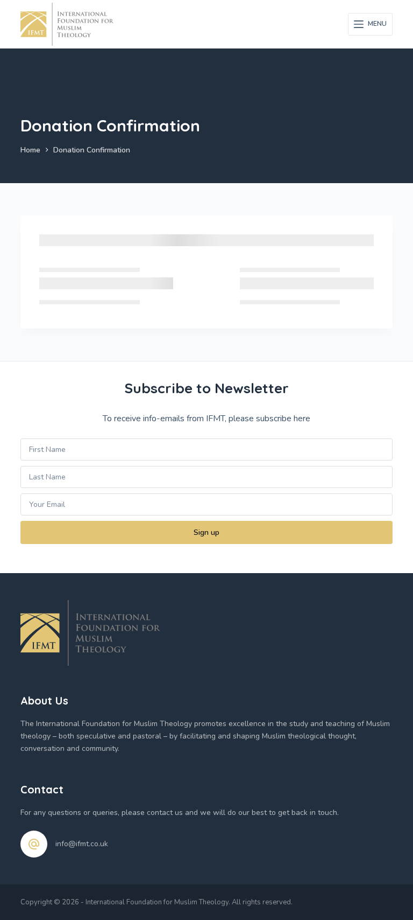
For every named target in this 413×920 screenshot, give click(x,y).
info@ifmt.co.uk (81, 844)
